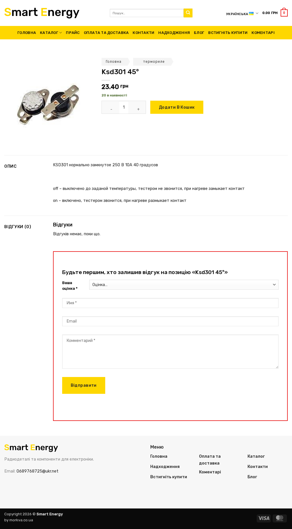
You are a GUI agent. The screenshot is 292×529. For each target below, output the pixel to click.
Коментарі (263, 33)
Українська (237, 14)
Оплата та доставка (106, 33)
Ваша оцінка (70, 286)
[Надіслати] (188, 13)
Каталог (49, 33)
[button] (275, 12)
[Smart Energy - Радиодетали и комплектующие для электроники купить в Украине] (52, 13)
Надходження (174, 33)
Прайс (73, 33)
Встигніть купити (228, 33)
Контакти (143, 33)
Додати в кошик (177, 107)
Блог (199, 33)
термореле (154, 62)
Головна (26, 33)
